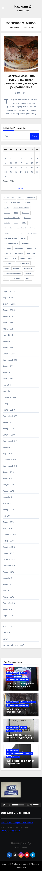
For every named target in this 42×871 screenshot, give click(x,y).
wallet (21, 233)
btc (5, 203)
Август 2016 (8, 485)
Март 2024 (8, 298)
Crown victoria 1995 (21, 208)
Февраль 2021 (9, 397)
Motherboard (21, 228)
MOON (24, 223)
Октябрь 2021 (9, 354)
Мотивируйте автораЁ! (13, 645)
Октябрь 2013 (9, 559)
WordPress (32, 233)
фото (28, 278)
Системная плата (11, 243)
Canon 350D (15, 203)
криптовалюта (23, 263)
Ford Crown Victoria (12, 218)
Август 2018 (8, 472)
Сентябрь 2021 (10, 360)
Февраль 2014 (9, 534)
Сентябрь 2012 (10, 603)
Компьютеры (12, 673)
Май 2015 (7, 503)
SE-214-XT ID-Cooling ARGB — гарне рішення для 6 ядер (20, 686)
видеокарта (31, 248)
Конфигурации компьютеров (19, 754)
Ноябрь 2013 (8, 553)
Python (32, 228)
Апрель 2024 (9, 291)
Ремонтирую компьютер (17, 679)
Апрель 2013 (8, 597)
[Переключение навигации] (3, 8)
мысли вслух (28, 268)
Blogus (34, 864)
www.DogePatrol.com (10, 831)
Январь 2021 (8, 404)
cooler (6, 208)
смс (5, 278)
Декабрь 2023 (9, 304)
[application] (21, 805)
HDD (16, 223)
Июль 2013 (7, 578)
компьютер (8, 263)
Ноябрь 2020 (9, 410)
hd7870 (7, 223)
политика (29, 273)
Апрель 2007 (9, 616)
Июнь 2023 (8, 323)
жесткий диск (10, 258)
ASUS (20, 197)
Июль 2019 (8, 447)
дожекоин (31, 253)
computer (28, 203)
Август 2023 (9, 310)
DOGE (16, 213)
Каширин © (23, 6)
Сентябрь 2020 (10, 416)
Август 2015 (8, 491)
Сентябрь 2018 (10, 466)
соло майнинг (17, 278)
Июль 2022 (8, 341)
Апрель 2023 (9, 329)
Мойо (23, 673)
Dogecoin (25, 213)
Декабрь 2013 (9, 547)
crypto (7, 213)
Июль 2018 (8, 478)
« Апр (20, 188)
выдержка (19, 253)
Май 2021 (7, 385)
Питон (23, 238)
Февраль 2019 (9, 460)
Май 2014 (7, 516)
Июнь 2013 (8, 584)
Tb (14, 233)
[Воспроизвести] (4, 805)
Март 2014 (8, 528)
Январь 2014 (8, 541)
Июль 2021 (8, 372)
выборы (7, 253)
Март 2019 (8, 453)
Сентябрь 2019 (10, 441)
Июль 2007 (8, 609)
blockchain (31, 197)
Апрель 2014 (8, 522)
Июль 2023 (8, 316)
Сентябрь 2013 (10, 566)
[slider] (18, 804)
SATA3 (6, 233)
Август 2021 (8, 366)
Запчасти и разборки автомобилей (17, 822)
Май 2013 (7, 591)
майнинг (16, 268)
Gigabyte (27, 218)
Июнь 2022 (8, 347)
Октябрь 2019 (9, 435)
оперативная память (12, 273)
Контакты (7, 626)
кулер (6, 268)
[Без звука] (31, 805)
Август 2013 (8, 572)
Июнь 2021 (8, 379)
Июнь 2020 (8, 422)
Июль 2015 (7, 497)
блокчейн (19, 248)
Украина (25, 243)
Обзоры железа (14, 676)
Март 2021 (8, 391)
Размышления (13, 757)
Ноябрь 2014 (8, 510)
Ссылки (6, 633)
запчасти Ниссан (26, 258)
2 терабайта (9, 197)
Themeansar (20, 867)
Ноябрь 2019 (8, 429)
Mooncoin (8, 228)
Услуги (6, 639)
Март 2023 (8, 335)
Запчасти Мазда (10, 238)
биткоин (7, 248)
